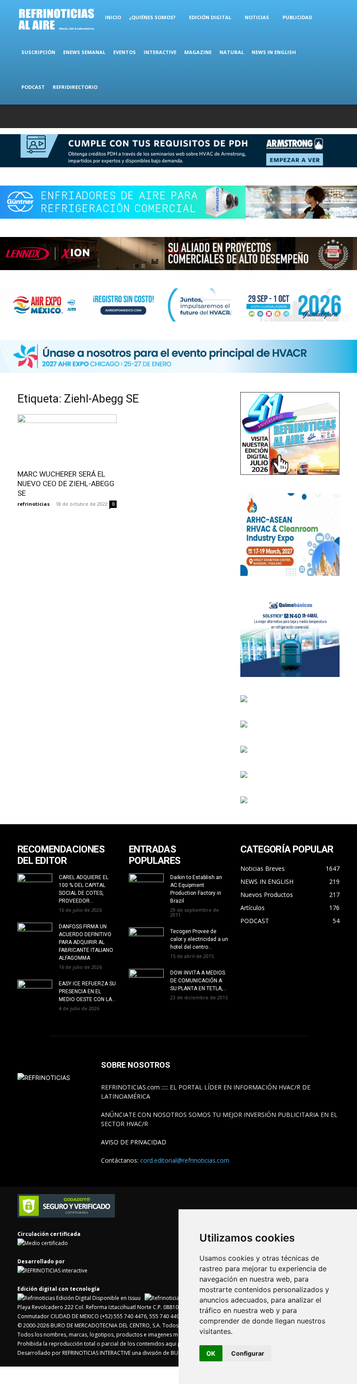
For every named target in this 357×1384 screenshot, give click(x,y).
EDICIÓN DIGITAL (210, 17)
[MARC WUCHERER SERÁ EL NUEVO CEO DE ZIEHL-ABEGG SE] (67, 439)
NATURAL (231, 52)
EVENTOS (124, 52)
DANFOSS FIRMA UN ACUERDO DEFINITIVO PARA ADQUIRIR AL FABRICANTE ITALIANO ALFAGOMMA (86, 942)
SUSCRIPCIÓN (38, 52)
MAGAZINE (198, 52)
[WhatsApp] (318, 116)
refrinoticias (33, 504)
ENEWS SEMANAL (84, 52)
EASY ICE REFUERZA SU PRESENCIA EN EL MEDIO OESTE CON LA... (87, 991)
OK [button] (211, 1353)
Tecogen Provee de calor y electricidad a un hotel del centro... (199, 939)
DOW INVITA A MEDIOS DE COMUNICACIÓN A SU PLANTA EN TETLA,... (198, 980)
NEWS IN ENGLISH (274, 52)
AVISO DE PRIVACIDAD (133, 1142)
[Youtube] (333, 116)
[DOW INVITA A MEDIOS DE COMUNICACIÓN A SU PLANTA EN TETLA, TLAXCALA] (146, 979)
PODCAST (33, 87)
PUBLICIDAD (297, 17)
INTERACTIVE (160, 52)
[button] (329, 18)
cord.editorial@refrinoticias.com (184, 1160)
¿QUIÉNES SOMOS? (152, 17)
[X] (304, 116)
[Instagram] (289, 116)
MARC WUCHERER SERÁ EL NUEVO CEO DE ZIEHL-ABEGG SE (66, 483)
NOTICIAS (257, 17)
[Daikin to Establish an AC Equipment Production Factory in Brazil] (146, 885)
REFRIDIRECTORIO (75, 87)
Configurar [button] (247, 1353)
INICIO (113, 17)
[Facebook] (275, 116)
